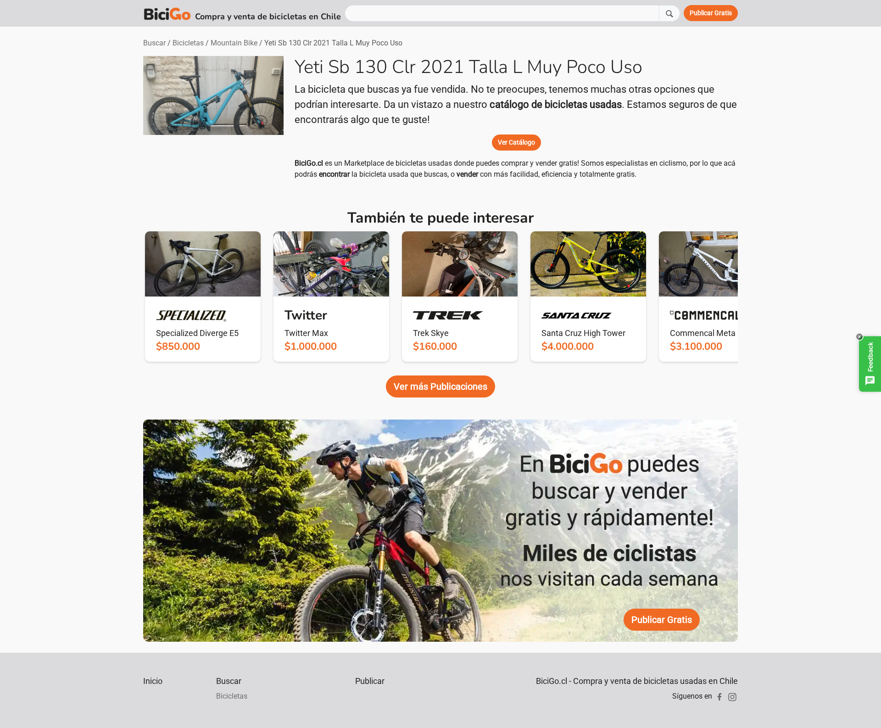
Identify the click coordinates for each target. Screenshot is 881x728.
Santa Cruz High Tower (583, 333)
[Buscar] (669, 13)
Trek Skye (431, 333)
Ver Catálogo (516, 142)
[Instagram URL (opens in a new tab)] (732, 696)
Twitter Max (306, 333)
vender (467, 174)
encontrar (334, 174)
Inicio (152, 681)
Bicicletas (188, 43)
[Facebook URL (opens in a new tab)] (719, 696)
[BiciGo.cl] (167, 13)
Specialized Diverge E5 (197, 333)
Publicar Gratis (661, 619)
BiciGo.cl (309, 163)
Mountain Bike (234, 43)
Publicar (370, 681)
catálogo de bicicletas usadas (556, 104)
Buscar (154, 43)
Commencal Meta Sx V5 (714, 333)
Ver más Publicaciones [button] (440, 386)
